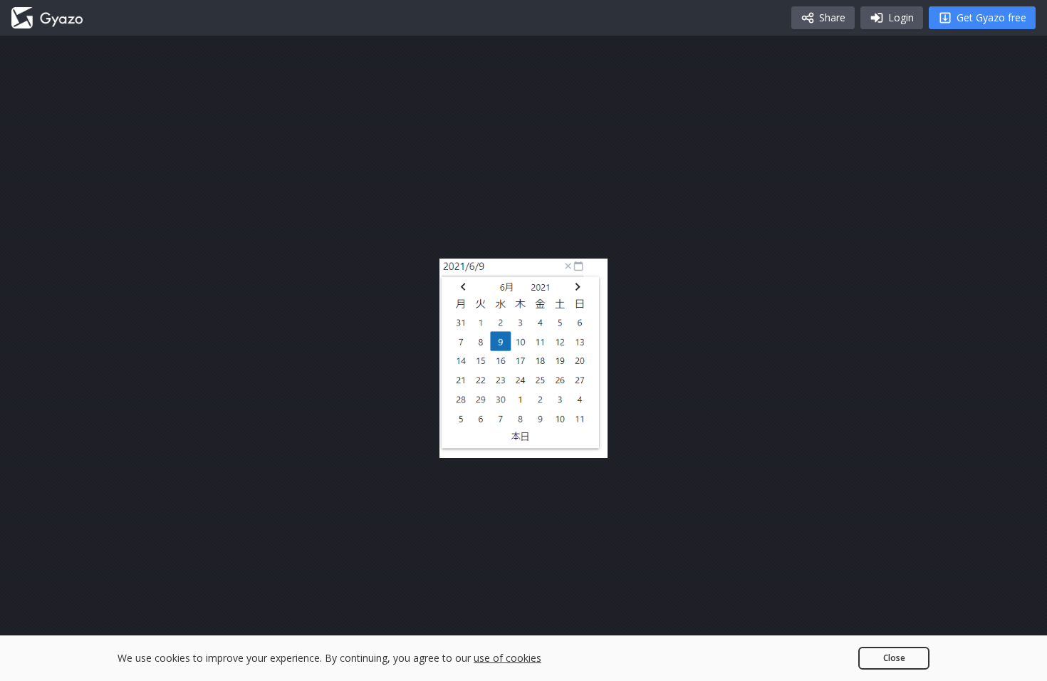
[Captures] (47, 18)
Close (894, 658)
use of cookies (507, 658)
